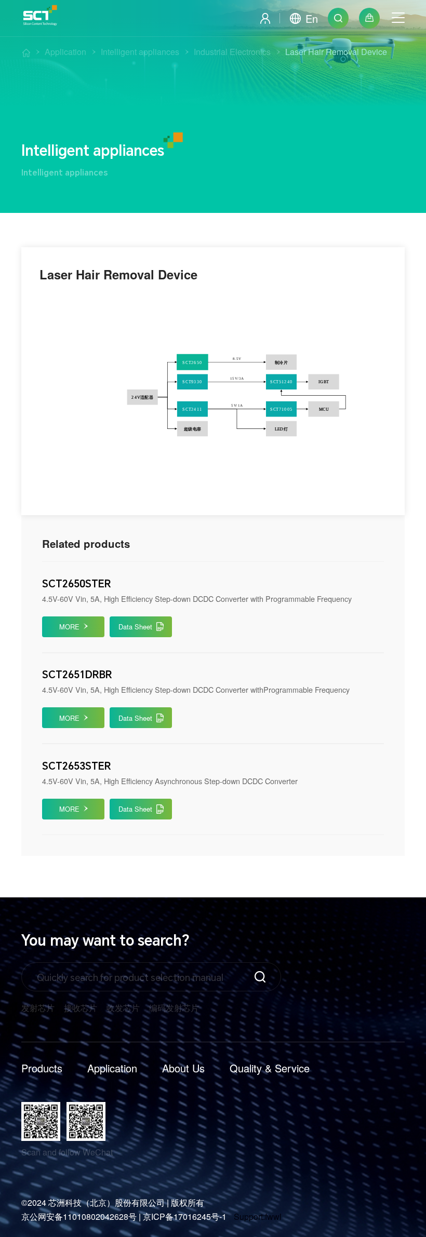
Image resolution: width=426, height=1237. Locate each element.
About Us (183, 1067)
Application (112, 1067)
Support (248, 1216)
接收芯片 (80, 1008)
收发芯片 (123, 1008)
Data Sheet (135, 626)
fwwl (273, 1216)
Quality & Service (270, 1067)
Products (41, 1067)
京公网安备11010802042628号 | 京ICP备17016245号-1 (124, 1216)
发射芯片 (38, 1008)
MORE (69, 626)
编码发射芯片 (174, 1008)
